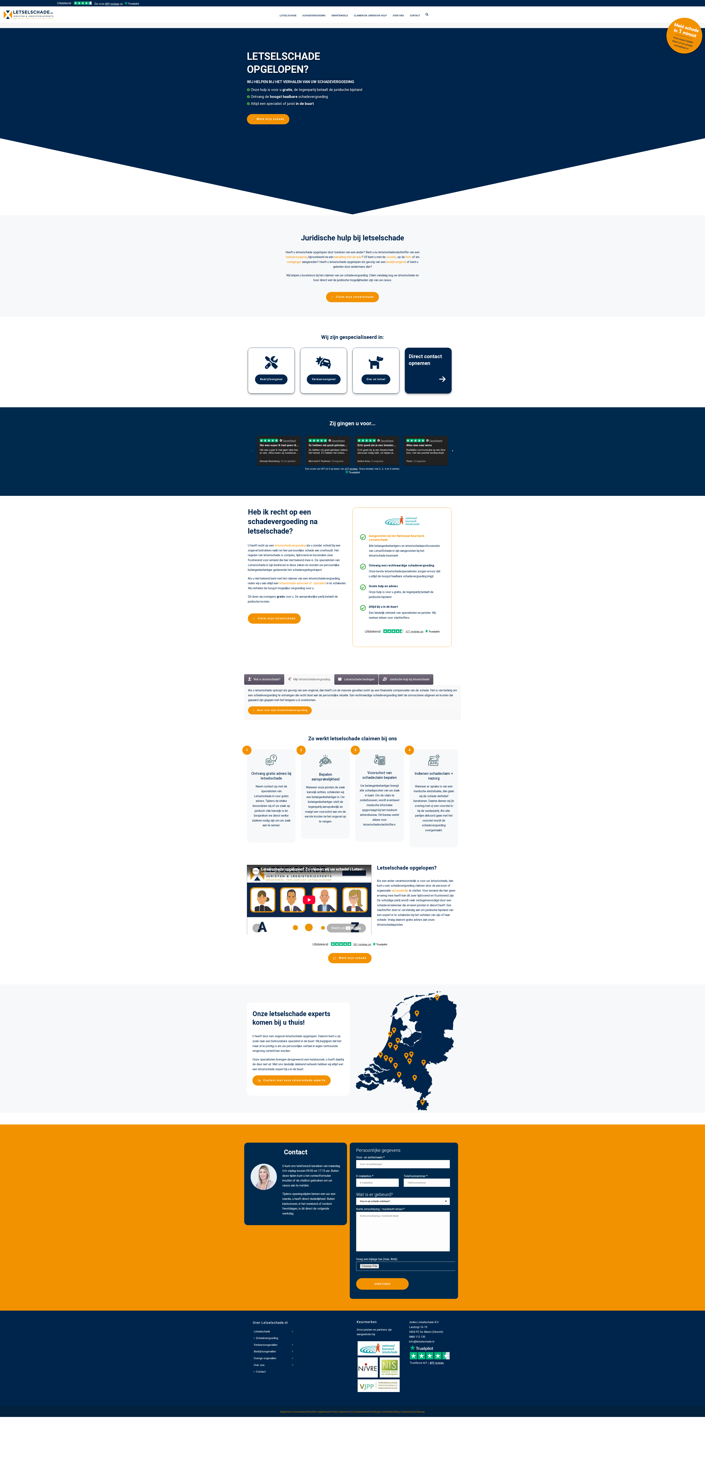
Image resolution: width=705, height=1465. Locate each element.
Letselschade (288, 15)
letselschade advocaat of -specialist (302, 583)
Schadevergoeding (314, 15)
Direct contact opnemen (425, 360)
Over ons (398, 15)
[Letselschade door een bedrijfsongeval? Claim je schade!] (271, 362)
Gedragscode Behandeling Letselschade (392, 1425)
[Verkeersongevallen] (324, 362)
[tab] (264, 679)
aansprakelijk (400, 904)
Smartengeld (339, 15)
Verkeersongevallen (265, 1358)
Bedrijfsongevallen (265, 1365)
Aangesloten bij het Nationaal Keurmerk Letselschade (396, 538)
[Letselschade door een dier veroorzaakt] (376, 362)
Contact (415, 15)
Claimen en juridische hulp (370, 15)
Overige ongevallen (265, 1372)
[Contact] (442, 379)
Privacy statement (340, 1425)
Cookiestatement (360, 1425)
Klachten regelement (318, 1425)
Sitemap (420, 1425)
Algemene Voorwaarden (293, 1425)
